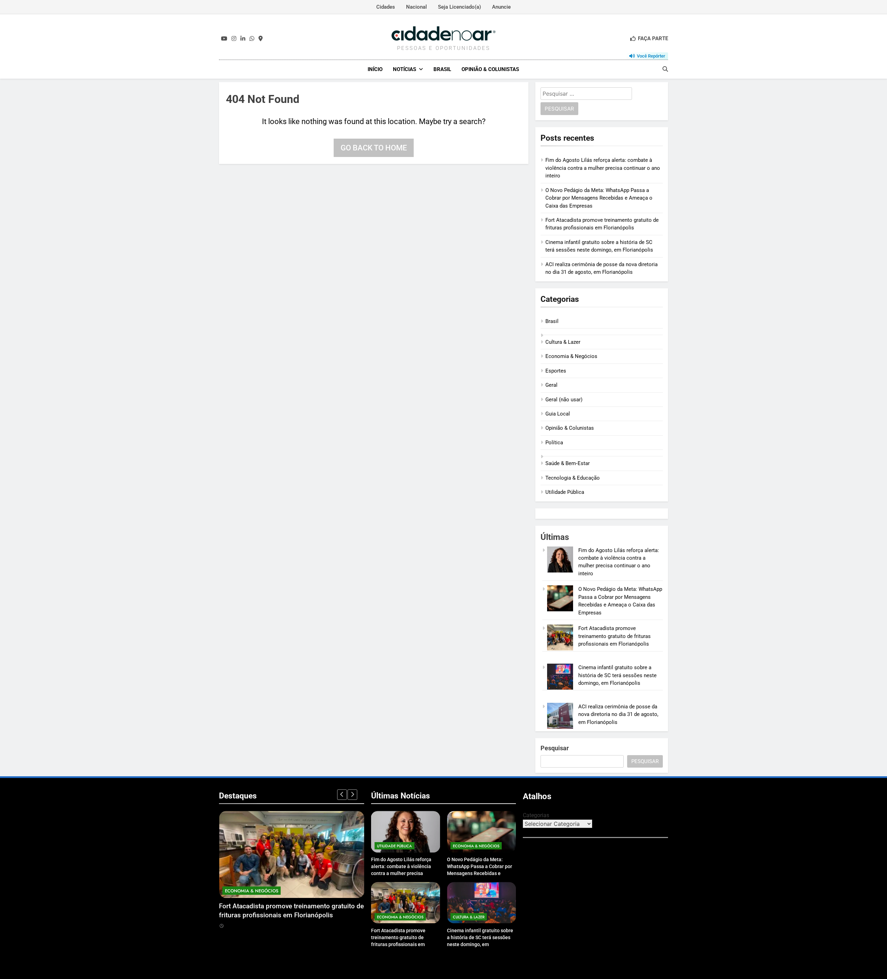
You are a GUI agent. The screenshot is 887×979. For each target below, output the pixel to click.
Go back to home (374, 147)
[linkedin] (242, 39)
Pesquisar (555, 748)
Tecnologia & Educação (572, 478)
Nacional (416, 7)
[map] (260, 39)
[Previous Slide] (342, 794)
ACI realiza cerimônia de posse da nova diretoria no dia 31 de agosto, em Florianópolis (618, 714)
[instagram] (233, 39)
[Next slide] (352, 794)
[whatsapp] (251, 39)
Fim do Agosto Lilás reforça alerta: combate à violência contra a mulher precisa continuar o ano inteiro (602, 168)
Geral (551, 385)
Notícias (404, 69)
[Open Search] (665, 69)
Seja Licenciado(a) (459, 7)
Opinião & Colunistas (490, 69)
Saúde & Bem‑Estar (567, 463)
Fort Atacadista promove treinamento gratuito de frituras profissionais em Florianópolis (614, 636)
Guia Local (557, 414)
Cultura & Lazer (562, 342)
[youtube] (224, 39)
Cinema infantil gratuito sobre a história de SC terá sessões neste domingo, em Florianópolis (617, 675)
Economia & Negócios (571, 356)
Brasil (442, 69)
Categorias (536, 815)
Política (554, 442)
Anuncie (501, 7)
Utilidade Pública (564, 492)
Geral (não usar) (563, 399)
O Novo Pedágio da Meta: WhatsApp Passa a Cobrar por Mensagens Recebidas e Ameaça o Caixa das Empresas (598, 198)
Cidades (385, 7)
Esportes (555, 371)
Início (375, 69)
